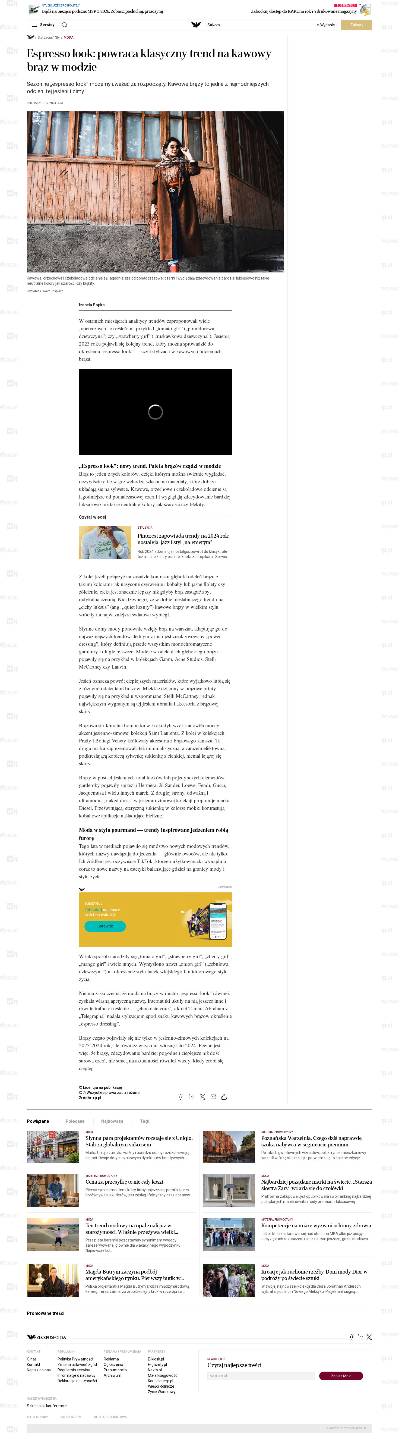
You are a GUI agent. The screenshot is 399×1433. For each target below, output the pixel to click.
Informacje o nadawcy (77, 1375)
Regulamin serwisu (74, 1370)
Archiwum (112, 1375)
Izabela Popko (92, 305)
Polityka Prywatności (75, 1359)
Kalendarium (71, 1417)
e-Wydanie (326, 25)
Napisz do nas (39, 1370)
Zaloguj (356, 25)
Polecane (75, 1121)
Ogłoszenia (113, 1364)
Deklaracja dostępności (77, 1381)
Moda (69, 37)
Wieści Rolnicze (161, 1386)
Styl (58, 37)
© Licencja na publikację (100, 1087)
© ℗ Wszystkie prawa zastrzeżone (109, 1092)
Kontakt (33, 1364)
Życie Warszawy (162, 1392)
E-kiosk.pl (156, 1359)
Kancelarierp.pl (160, 1381)
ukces (213, 25)
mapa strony (37, 1417)
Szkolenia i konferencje (47, 1406)
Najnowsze (112, 1121)
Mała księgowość (162, 1375)
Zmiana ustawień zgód (77, 1364)
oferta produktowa (110, 1417)
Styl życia (45, 37)
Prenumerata (115, 1370)
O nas (32, 1359)
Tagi (144, 1121)
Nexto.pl (155, 1370)
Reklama (111, 1359)
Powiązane (38, 1121)
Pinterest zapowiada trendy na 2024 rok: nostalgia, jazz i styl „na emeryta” (183, 539)
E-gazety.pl (157, 1364)
